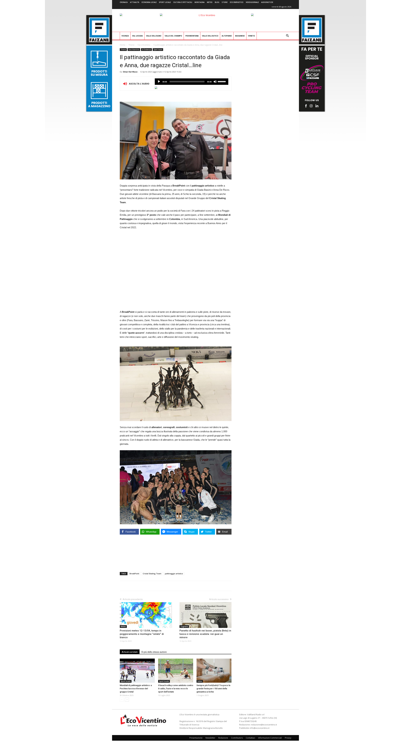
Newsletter (210, 737)
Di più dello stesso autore (154, 652)
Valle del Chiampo (173, 36)
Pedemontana (192, 36)
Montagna (200, 2)
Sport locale (165, 2)
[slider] (222, 81)
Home (122, 45)
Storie (224, 2)
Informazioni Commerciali (270, 737)
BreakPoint (134, 573)
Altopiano (227, 36)
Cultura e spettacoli (182, 2)
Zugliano (184, 626)
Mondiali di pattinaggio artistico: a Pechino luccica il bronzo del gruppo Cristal (136, 688)
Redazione (223, 737)
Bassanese (240, 36)
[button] (287, 36)
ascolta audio (159, 81)
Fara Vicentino (144, 45)
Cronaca (124, 2)
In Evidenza (146, 49)
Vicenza (125, 36)
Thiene (131, 45)
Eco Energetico (236, 2)
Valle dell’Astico (210, 36)
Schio (199, 681)
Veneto (251, 36)
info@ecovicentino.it (259, 728)
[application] (191, 81)
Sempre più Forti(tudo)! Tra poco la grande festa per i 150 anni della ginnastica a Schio (213, 688)
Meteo (209, 2)
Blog (217, 2)
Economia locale (149, 2)
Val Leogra (137, 36)
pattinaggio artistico (174, 573)
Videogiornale (252, 2)
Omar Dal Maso (130, 72)
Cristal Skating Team (152, 573)
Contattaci (250, 737)
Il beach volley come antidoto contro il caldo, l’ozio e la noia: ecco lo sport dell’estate (175, 688)
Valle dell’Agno (153, 36)
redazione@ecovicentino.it (264, 724)
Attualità (134, 2)
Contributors (237, 737)
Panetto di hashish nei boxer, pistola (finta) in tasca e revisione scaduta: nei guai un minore (205, 634)
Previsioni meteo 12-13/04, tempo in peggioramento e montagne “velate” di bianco (142, 634)
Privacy (288, 737)
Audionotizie (267, 2)
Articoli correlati (130, 652)
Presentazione (195, 737)
